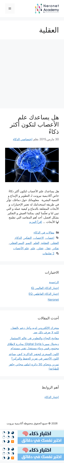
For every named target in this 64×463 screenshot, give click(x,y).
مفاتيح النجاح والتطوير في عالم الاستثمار (34, 338)
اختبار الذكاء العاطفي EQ (44, 294)
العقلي (55, 243)
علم (33, 248)
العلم (36, 243)
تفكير (56, 248)
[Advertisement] (32, 75)
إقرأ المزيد (35, 222)
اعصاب (50, 238)
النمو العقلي (17, 243)
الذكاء (18, 238)
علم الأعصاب (21, 248)
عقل (48, 248)
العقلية (45, 243)
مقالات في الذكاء (44, 232)
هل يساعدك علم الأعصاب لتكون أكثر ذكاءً (34, 124)
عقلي (40, 248)
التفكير (28, 238)
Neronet (53, 299)
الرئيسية (54, 282)
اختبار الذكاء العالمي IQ (45, 288)
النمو (29, 243)
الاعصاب (38, 238)
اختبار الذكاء (52, 397)
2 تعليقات (48, 253)
